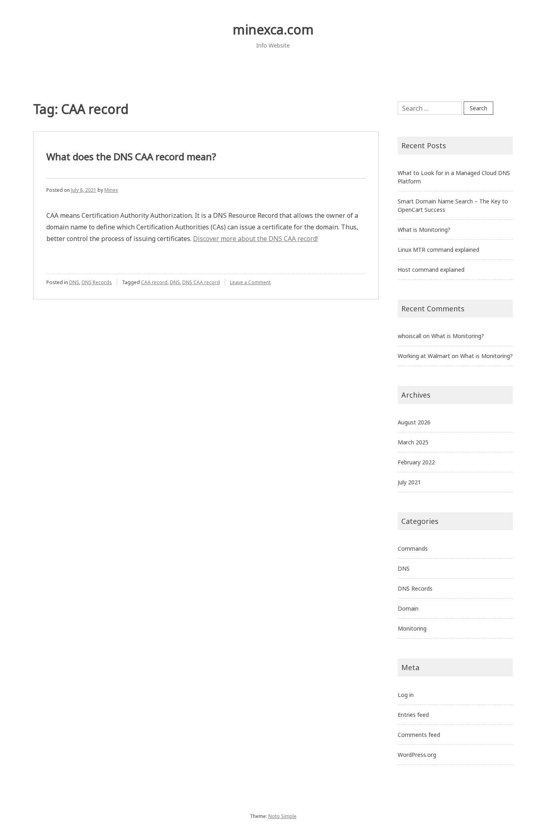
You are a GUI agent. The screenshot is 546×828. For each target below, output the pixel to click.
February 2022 (416, 462)
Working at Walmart (424, 356)
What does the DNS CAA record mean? (131, 156)
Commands (413, 548)
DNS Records (97, 282)
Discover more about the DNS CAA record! (255, 238)
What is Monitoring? (424, 229)
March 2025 (413, 442)
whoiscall (409, 336)
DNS (74, 282)
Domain (408, 608)
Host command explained (431, 269)
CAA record (154, 282)
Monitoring (412, 628)
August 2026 (414, 422)
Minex (111, 190)
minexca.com (273, 29)
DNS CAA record (201, 282)
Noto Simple (282, 816)
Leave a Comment (250, 282)
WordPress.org (417, 754)
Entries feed (413, 715)
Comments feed (419, 734)
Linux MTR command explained (438, 249)
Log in (406, 695)
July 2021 (409, 482)
